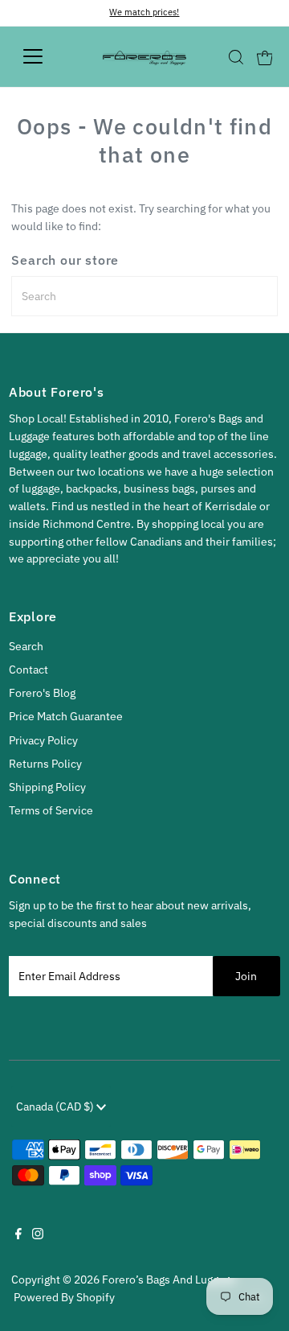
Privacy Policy (43, 740)
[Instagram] (37, 1235)
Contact (28, 669)
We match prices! (144, 12)
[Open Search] (236, 57)
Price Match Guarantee (66, 716)
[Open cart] (265, 56)
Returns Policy (45, 763)
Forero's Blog (42, 693)
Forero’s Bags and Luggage (169, 1279)
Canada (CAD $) (56, 1106)
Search (26, 646)
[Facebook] (18, 1235)
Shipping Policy (47, 787)
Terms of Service (51, 810)
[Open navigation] (43, 56)
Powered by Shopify (64, 1297)
